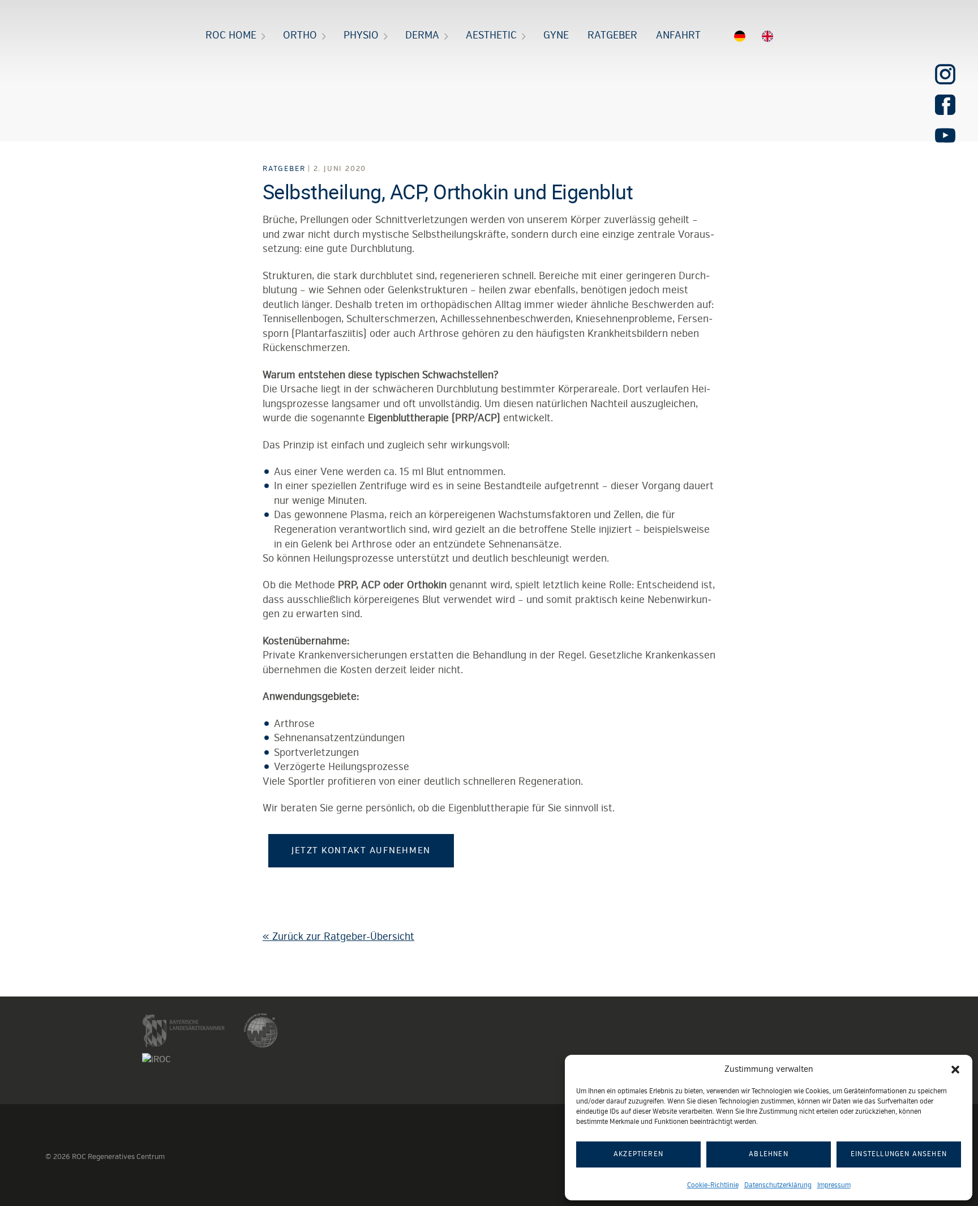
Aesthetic (491, 35)
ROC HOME (230, 35)
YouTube (945, 135)
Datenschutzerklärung (778, 1185)
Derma (422, 35)
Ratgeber (612, 35)
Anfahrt (678, 35)
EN (774, 38)
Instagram (945, 74)
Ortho (300, 35)
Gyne (556, 35)
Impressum (834, 1185)
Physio (361, 35)
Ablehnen (768, 1154)
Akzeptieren (638, 1154)
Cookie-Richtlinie (713, 1185)
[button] (955, 1069)
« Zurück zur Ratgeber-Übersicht (338, 936)
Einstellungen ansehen (899, 1154)
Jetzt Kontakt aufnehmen (361, 850)
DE (735, 38)
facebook (945, 105)
